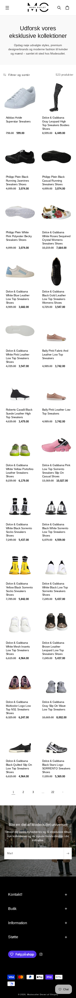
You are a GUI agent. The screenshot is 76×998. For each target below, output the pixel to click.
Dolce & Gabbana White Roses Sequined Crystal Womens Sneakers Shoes (56, 238)
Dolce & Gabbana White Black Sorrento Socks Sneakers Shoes (19, 530)
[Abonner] (68, 853)
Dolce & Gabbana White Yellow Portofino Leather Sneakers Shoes (19, 471)
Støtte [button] (13, 937)
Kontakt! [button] (15, 894)
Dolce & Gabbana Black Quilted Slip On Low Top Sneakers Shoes (19, 766)
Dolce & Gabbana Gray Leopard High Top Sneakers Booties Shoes (55, 123)
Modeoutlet (33, 994)
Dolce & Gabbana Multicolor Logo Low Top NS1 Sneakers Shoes (18, 707)
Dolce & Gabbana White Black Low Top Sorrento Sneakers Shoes (55, 589)
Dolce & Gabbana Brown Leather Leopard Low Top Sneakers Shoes (53, 648)
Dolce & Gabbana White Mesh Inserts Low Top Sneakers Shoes (18, 648)
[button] (7, 8)
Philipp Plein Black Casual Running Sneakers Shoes (53, 180)
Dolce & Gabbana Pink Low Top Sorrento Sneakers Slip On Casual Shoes (56, 471)
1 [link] (13, 792)
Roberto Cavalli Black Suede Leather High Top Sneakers (19, 413)
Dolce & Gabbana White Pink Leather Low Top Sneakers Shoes (17, 356)
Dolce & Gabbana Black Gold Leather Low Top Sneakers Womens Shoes (54, 297)
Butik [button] (12, 908)
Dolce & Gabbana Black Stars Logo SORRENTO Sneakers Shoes (56, 766)
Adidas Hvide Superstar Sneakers (18, 119)
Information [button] (17, 923)
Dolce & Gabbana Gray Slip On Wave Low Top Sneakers (54, 705)
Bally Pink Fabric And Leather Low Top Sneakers (55, 354)
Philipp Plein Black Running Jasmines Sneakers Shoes (17, 180)
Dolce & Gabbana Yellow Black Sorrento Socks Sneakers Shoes (19, 589)
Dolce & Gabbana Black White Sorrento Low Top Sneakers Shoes (55, 530)
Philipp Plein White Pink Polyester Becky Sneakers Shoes (19, 236)
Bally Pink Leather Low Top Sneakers (56, 411)
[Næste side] (63, 792)
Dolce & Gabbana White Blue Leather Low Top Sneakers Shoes (17, 297)
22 (52, 792)
